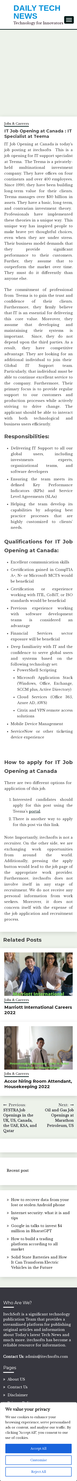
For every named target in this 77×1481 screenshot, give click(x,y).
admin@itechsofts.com (46, 1356)
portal (34, 811)
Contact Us (17, 1387)
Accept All (38, 1448)
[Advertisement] (38, 70)
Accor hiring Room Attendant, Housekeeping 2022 (38, 1084)
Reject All (38, 1472)
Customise (38, 1460)
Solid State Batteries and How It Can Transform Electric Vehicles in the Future (39, 1262)
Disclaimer (17, 1395)
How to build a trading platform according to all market (34, 1244)
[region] (38, 1441)
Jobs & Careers (16, 123)
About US (16, 1379)
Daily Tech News (37, 12)
